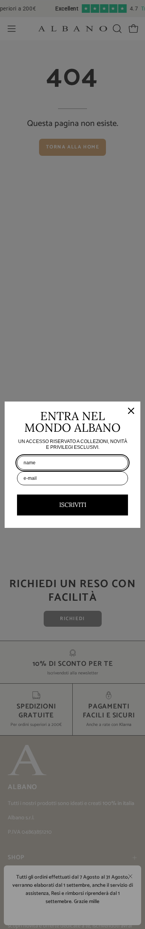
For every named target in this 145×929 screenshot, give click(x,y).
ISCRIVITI (72, 504)
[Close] (131, 411)
